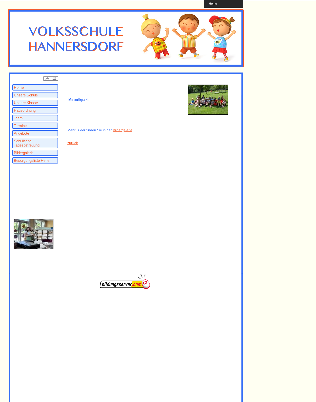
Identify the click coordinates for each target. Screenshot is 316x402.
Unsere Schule (26, 95)
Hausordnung (25, 110)
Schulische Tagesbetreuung (27, 143)
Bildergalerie (24, 153)
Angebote (21, 133)
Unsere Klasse (26, 103)
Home (213, 3)
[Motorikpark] (208, 113)
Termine (20, 126)
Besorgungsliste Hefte (31, 160)
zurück (72, 143)
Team (18, 118)
